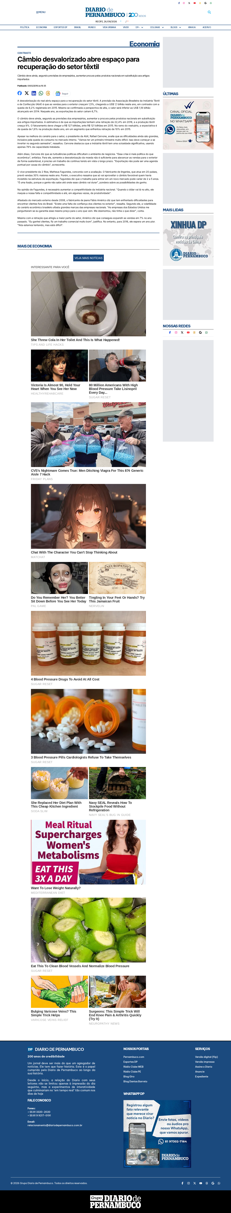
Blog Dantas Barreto (135, 1081)
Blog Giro (128, 1076)
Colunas (155, 27)
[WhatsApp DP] (211, 3)
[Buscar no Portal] (209, 12)
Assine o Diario (203, 1066)
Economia (41, 27)
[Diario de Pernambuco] (115, 12)
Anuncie (199, 1071)
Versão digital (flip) (206, 1056)
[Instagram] (184, 3)
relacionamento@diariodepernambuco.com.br (55, 1125)
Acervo (207, 27)
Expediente (201, 1076)
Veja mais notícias (88, 258)
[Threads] (200, 3)
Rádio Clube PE (132, 1071)
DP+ (137, 27)
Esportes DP (60, 27)
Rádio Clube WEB (133, 1066)
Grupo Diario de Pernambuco (36, 1183)
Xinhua (191, 27)
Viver (126, 27)
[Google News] (205, 3)
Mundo (92, 27)
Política (24, 27)
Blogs (174, 27)
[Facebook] (180, 3)
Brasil (77, 27)
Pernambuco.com (133, 1056)
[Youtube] (195, 3)
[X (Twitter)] (189, 3)
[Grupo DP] (115, 1201)
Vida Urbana (109, 27)
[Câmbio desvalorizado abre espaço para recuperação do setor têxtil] (19, 92)
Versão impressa (204, 1061)
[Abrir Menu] (37, 12)
